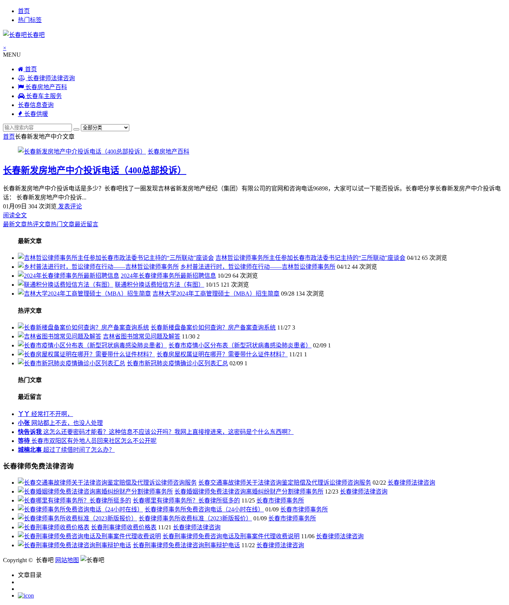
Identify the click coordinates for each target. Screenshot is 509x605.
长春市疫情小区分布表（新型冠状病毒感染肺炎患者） (240, 345)
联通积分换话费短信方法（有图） (159, 284)
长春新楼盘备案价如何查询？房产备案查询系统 (213, 327)
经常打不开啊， (45, 414)
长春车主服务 (43, 96)
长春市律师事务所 (280, 500)
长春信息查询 (36, 105)
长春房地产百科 (45, 87)
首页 (24, 11)
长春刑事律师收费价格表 (124, 527)
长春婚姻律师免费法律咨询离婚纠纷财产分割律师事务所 (248, 491)
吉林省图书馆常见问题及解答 (141, 336)
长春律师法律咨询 (50, 78)
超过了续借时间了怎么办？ (66, 450)
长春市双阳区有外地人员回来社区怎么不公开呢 (87, 441)
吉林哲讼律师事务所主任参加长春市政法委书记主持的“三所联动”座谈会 (310, 258)
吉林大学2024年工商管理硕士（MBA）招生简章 (215, 293)
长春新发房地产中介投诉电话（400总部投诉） (94, 170)
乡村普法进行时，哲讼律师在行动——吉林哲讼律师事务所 (257, 267)
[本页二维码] (26, 595)
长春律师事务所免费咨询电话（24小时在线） (204, 509)
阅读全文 (15, 215)
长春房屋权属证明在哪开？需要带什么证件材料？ (222, 354)
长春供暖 (35, 114)
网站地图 (67, 560)
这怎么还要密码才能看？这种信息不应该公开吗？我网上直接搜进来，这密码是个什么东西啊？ (156, 432)
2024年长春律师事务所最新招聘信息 (168, 275)
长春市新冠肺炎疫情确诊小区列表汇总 (177, 363)
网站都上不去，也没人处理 (60, 423)
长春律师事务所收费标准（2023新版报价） (195, 518)
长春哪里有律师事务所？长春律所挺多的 (186, 500)
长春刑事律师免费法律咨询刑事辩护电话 (186, 545)
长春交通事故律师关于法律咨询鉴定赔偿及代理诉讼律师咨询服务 (284, 482)
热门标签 (30, 20)
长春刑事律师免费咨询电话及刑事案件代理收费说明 (231, 536)
